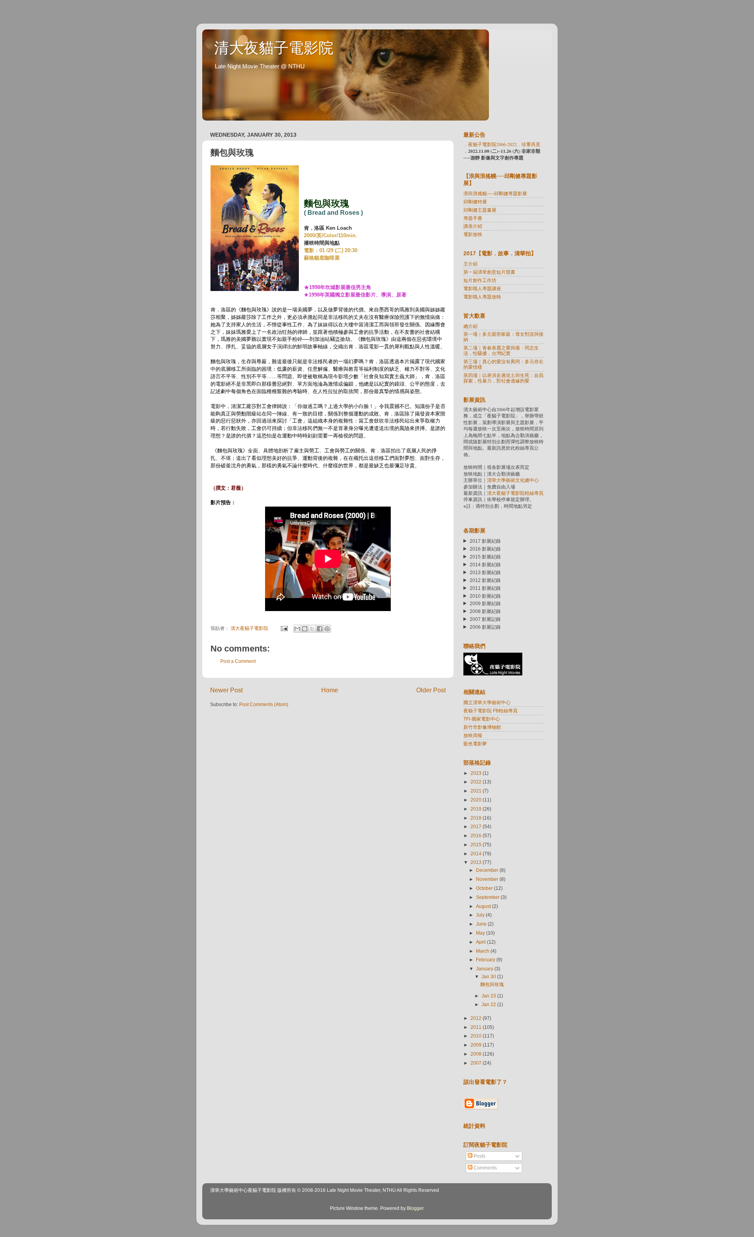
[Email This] (297, 629)
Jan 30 (489, 976)
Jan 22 (489, 1004)
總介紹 (470, 326)
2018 (476, 817)
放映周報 (472, 735)
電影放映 (472, 234)
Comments (484, 1167)
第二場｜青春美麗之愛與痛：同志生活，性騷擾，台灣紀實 (501, 350)
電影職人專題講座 (482, 288)
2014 (476, 853)
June (482, 923)
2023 (476, 773)
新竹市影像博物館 (482, 727)
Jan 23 (489, 995)
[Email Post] (283, 628)
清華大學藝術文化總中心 (513, 480)
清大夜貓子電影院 (273, 48)
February (486, 959)
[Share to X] (312, 629)
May (481, 932)
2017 (476, 826)
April (481, 941)
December (488, 870)
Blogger (415, 1208)
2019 (476, 808)
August (484, 906)
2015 (476, 844)
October (485, 888)
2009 (476, 1044)
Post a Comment (238, 661)
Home (329, 690)
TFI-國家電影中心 (481, 718)
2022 (476, 781)
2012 (476, 1018)
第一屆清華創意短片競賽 (489, 271)
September (488, 897)
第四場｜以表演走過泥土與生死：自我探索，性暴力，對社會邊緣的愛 (503, 378)
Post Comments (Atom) (263, 704)
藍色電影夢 (475, 743)
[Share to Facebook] (320, 629)
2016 (476, 835)
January (485, 968)
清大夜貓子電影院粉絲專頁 (515, 493)
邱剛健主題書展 (479, 209)
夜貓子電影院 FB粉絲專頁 (490, 710)
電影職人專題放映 (482, 296)
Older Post (431, 690)
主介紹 (470, 263)
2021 (476, 790)
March (483, 950)
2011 (476, 1027)
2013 (476, 862)
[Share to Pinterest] (327, 629)
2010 (476, 1035)
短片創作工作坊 (479, 280)
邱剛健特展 (475, 201)
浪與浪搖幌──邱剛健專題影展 (495, 193)
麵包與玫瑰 (492, 984)
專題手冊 (472, 218)
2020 (476, 799)
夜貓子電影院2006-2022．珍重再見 (504, 144)
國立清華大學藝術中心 (487, 702)
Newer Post (226, 690)
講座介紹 (472, 226)
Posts (478, 1155)
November (488, 879)
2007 (476, 1062)
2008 (476, 1053)
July (481, 914)
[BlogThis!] (305, 629)
